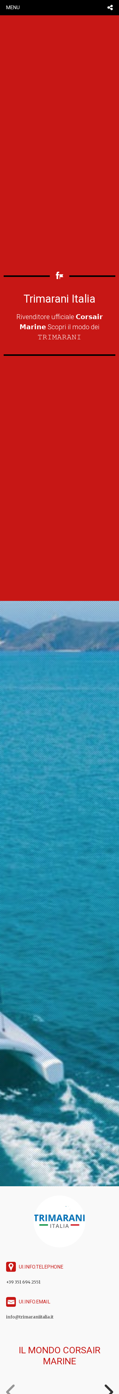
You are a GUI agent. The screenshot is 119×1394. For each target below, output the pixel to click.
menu (13, 7)
